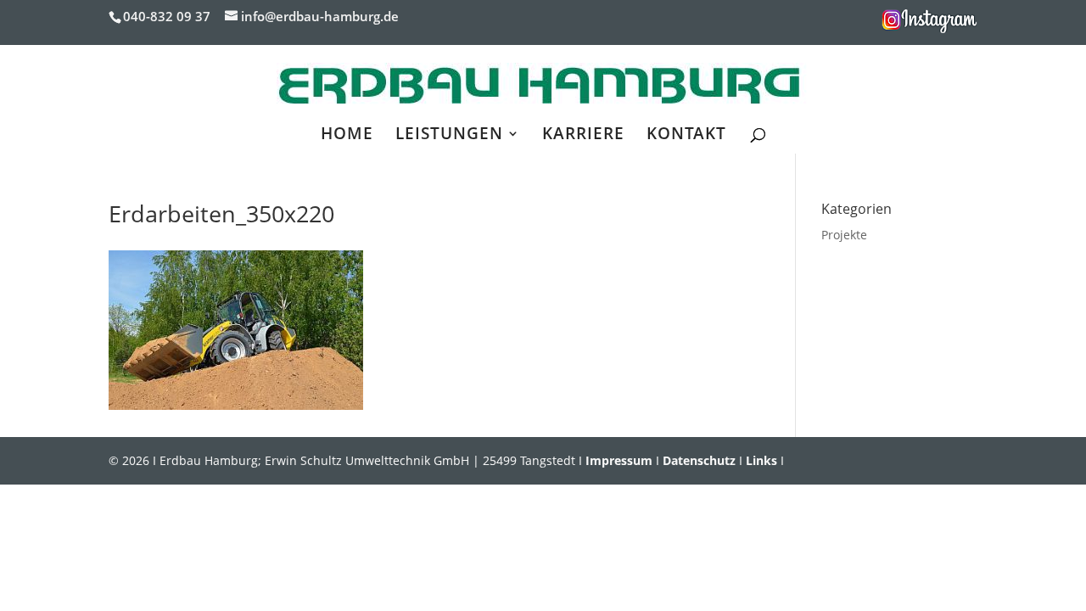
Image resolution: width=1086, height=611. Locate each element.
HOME (347, 135)
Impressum (618, 460)
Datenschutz (699, 460)
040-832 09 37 (166, 16)
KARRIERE (583, 135)
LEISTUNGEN (449, 135)
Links (761, 460)
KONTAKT (686, 135)
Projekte (844, 235)
